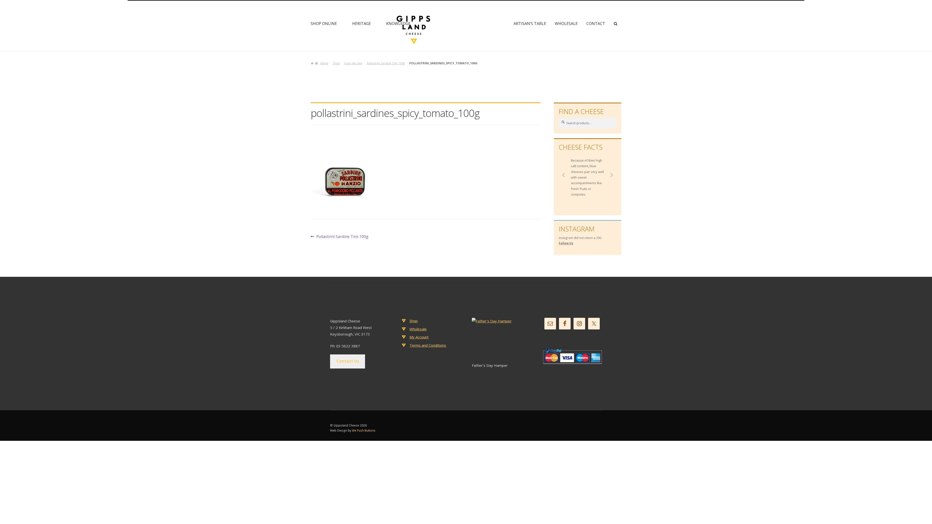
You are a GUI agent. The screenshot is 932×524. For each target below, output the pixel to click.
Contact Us (347, 361)
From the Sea (353, 63)
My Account (419, 337)
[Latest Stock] (501, 340)
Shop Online (324, 23)
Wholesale (566, 23)
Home (324, 63)
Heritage (361, 23)
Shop (336, 63)
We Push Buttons (363, 430)
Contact (595, 23)
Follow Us (566, 243)
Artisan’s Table (530, 23)
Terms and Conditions (427, 345)
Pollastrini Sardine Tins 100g (385, 63)
